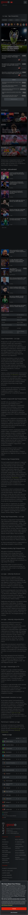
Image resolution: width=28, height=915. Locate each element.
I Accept (14, 908)
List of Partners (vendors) (6, 905)
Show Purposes (14, 912)
